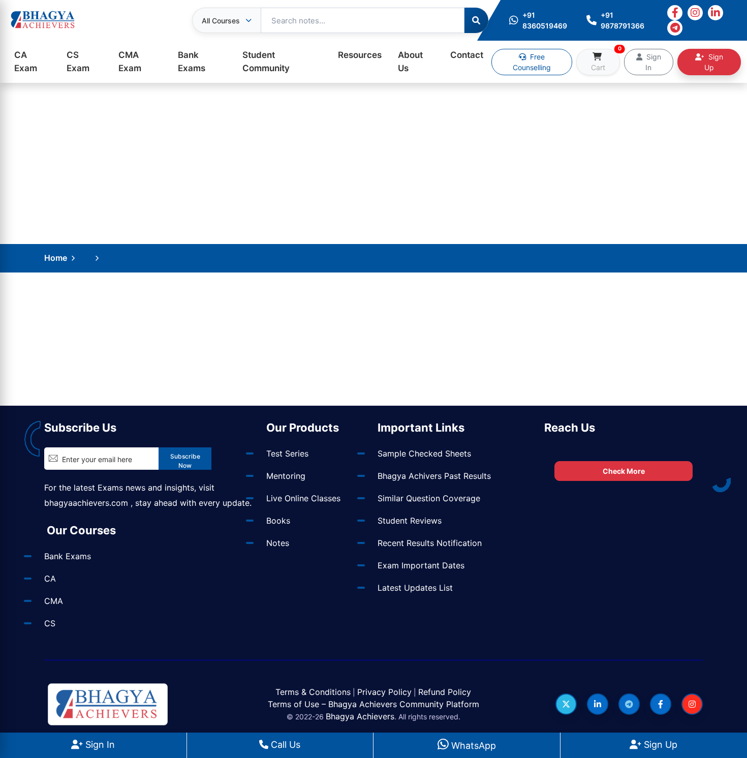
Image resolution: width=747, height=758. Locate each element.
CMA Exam (129, 61)
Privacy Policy (384, 692)
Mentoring (285, 476)
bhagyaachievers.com (86, 503)
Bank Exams (191, 61)
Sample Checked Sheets (424, 453)
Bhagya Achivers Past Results (434, 476)
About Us (410, 61)
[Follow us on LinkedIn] (597, 704)
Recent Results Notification (430, 543)
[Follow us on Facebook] (660, 704)
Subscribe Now (185, 460)
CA (50, 578)
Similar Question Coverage (429, 498)
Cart (605, 60)
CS (49, 623)
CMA (53, 601)
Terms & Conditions (313, 692)
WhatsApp (472, 745)
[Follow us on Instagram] (692, 704)
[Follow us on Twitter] (566, 704)
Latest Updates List (415, 588)
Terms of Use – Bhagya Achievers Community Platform (373, 704)
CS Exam (78, 61)
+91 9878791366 (622, 20)
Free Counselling (532, 62)
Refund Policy (444, 692)
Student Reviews (410, 521)
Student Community (266, 61)
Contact (466, 55)
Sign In (99, 744)
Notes (277, 543)
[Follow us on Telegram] (629, 704)
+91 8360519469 (544, 20)
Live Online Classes (303, 498)
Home (55, 258)
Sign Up (659, 744)
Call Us (284, 744)
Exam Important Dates (421, 565)
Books (278, 521)
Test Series (287, 453)
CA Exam (25, 61)
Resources (360, 55)
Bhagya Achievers (360, 716)
